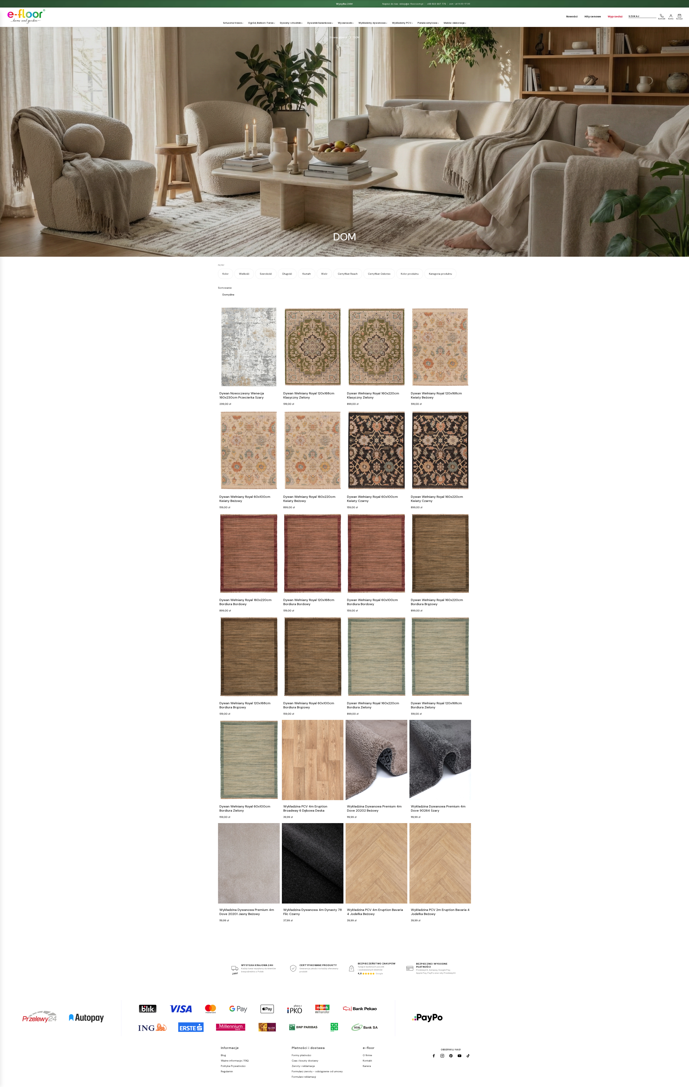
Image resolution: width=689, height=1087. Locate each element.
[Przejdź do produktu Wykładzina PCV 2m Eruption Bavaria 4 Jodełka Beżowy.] (440, 863)
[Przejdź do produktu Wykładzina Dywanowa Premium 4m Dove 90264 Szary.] (440, 760)
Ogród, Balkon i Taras (260, 23)
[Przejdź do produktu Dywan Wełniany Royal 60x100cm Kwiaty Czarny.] (376, 450)
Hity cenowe (593, 16)
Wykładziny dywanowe (372, 23)
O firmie (367, 1055)
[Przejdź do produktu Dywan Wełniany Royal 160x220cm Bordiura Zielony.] (376, 657)
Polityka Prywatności (233, 1066)
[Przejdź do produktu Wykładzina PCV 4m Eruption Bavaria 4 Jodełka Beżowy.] (376, 863)
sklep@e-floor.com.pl (411, 4)
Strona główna (338, 37)
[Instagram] (442, 1056)
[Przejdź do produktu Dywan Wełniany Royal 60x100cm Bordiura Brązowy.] (313, 657)
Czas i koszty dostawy (305, 1060)
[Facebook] (434, 1056)
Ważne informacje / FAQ (235, 1060)
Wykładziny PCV (401, 23)
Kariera (367, 1066)
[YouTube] (459, 1056)
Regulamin (227, 1071)
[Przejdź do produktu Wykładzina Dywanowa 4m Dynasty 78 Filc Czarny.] (313, 863)
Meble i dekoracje (454, 23)
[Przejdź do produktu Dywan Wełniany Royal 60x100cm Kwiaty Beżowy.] (249, 450)
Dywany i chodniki (290, 23)
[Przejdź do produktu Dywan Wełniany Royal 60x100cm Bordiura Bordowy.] (376, 553)
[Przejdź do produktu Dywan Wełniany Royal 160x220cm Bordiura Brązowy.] (440, 553)
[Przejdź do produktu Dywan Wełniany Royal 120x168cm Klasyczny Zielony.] (313, 347)
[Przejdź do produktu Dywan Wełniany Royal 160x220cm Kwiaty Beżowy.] (313, 450)
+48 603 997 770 (436, 4)
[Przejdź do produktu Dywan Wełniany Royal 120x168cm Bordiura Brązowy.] (249, 657)
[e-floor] (25, 16)
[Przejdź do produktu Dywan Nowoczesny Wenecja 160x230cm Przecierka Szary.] (249, 347)
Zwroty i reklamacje (303, 1066)
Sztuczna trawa (232, 23)
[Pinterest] (451, 1056)
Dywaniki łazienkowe (319, 23)
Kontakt (367, 1060)
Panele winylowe (427, 23)
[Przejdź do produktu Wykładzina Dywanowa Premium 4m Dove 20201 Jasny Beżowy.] (249, 863)
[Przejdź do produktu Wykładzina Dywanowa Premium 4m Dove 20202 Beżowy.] (376, 760)
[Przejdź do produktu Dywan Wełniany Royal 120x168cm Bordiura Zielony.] (440, 657)
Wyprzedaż (615, 16)
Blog (223, 1055)
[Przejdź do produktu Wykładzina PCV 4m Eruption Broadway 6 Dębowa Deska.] (313, 760)
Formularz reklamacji (304, 1076)
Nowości (572, 16)
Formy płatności (301, 1055)
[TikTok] (468, 1056)
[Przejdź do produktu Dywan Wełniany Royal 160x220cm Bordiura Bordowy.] (249, 553)
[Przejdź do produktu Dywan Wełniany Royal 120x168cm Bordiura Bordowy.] (313, 553)
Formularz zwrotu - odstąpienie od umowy (317, 1071)
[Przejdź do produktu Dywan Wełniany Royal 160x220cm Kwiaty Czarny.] (440, 450)
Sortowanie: (225, 287)
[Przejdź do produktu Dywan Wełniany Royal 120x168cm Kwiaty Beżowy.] (440, 347)
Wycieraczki (345, 23)
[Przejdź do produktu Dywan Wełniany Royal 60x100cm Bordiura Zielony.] (249, 760)
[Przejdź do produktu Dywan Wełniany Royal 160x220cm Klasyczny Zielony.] (376, 347)
